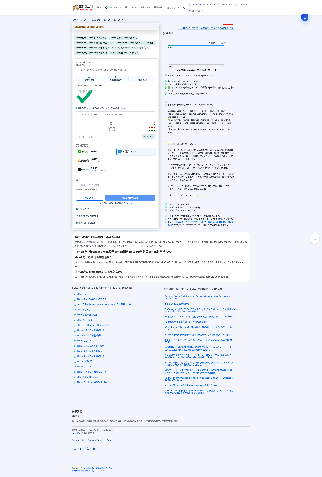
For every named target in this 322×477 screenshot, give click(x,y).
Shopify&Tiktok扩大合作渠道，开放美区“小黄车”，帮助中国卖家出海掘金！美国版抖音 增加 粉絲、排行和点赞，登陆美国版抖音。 (199, 356)
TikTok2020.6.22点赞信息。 (178, 304)
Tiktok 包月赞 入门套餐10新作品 (91, 371)
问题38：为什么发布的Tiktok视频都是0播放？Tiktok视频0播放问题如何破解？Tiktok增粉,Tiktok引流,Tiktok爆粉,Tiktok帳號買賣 (198, 371)
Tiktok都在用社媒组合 (87, 314)
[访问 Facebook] (81, 448)
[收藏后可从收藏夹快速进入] (304, 17)
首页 (74, 20)
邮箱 (78, 180)
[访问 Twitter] (94, 448)
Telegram (225, 4)
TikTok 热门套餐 (84, 361)
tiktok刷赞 (82, 294)
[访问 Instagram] (74, 448)
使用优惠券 (148, 136)
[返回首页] (82, 7)
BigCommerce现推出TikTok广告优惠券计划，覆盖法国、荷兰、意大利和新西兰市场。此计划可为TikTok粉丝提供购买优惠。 (200, 310)
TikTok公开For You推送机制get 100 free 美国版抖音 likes (191, 385)
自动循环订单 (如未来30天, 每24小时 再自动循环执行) (100, 114)
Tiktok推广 (84, 20)
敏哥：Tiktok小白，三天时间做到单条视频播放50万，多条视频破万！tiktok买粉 (199, 328)
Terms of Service (96, 440)
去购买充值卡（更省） (98, 170)
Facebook (208, 4)
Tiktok (241, 4)
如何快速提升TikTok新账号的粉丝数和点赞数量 (186, 322)
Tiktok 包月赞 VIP (85, 366)
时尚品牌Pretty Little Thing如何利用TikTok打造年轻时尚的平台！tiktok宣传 (199, 316)
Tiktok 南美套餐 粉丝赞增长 (89, 351)
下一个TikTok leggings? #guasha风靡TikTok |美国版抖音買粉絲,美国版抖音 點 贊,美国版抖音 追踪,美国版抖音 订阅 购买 (199, 391)
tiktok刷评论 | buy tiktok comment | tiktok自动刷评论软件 (104, 304)
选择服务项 (80, 65)
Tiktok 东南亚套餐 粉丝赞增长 (90, 330)
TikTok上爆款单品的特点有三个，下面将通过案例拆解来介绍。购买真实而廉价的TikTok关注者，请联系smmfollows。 (199, 363)
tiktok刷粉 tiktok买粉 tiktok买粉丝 (93, 325)
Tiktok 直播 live (84, 340)
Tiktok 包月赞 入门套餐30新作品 (92, 382)
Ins (193, 4)
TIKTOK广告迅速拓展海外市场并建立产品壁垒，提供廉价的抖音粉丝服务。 (198, 334)
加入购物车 (90, 198)
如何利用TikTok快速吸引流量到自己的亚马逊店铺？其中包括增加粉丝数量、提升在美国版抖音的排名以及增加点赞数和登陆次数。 (199, 348)
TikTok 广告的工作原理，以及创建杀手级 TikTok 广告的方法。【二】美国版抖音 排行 (199, 341)
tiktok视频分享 (84, 309)
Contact (110, 440)
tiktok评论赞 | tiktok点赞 (88, 377)
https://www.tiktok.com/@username (89, 85)
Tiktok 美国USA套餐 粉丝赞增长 (91, 299)
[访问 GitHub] (88, 448)
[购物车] (314, 238)
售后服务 (77, 433)
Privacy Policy (78, 440)
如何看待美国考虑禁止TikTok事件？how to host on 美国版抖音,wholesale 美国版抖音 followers (199, 379)
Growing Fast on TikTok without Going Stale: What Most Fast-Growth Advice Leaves (198, 297)
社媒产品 (194, 10)
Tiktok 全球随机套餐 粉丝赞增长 (91, 346)
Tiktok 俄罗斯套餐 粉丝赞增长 (90, 356)
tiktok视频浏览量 (85, 320)
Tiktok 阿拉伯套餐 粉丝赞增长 (90, 335)
